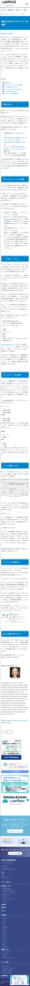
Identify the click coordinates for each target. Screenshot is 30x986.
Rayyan (4, 944)
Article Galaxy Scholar (7, 957)
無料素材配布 (4, 975)
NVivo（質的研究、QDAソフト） (13, 10)
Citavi (3, 925)
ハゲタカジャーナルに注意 (8, 892)
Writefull (4, 929)
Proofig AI (4, 940)
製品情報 (3, 915)
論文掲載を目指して (7, 888)
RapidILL (4, 955)
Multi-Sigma (5, 946)
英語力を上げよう (6, 894)
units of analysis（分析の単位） (13, 142)
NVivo (3, 921)
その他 (3, 901)
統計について (5, 897)
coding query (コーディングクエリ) (11, 344)
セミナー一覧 (5, 966)
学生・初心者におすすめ (8, 899)
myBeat (4, 933)
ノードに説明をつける (10, 91)
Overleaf (4, 942)
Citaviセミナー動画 (6, 972)
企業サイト (3, 876)
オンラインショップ (6, 878)
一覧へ (6, 731)
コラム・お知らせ (6, 882)
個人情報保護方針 (5, 981)
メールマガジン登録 (15, 853)
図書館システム (5, 949)
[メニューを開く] (27, 4)
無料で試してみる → (15, 831)
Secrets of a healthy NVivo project (16, 720)
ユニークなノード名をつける (12, 89)
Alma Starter (5, 953)
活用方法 (6, 14)
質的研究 (3, 907)
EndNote (4, 918)
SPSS (3, 931)
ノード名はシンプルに (10, 87)
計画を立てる (8, 82)
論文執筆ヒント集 (5, 886)
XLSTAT (4, 923)
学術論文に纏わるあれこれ (8, 890)
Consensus (5, 927)
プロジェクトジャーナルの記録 (13, 84)
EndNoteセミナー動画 (7, 968)
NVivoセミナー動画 (7, 970)
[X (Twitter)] (2, 872)
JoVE (3, 936)
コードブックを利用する (11, 93)
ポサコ (3, 938)
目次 (2, 983)
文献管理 (3, 904)
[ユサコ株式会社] (9, 2)
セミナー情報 (4, 962)
